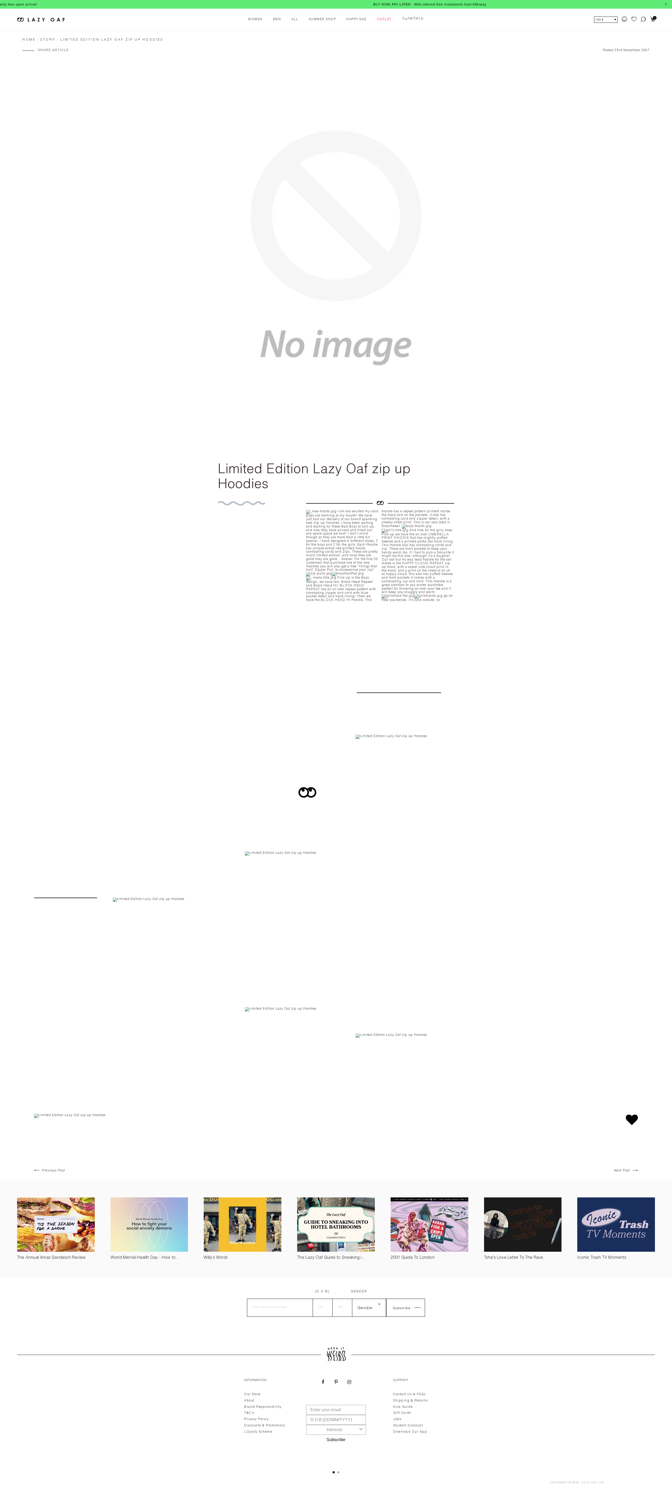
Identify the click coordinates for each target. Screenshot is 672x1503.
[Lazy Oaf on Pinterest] (336, 1383)
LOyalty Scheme (258, 1431)
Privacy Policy (256, 1419)
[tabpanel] (336, 1418)
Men (277, 19)
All (294, 19)
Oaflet (384, 19)
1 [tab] (334, 1472)
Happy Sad (356, 19)
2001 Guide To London (413, 1258)
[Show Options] (361, 1430)
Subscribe (336, 1439)
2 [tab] (338, 1472)
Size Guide (403, 1407)
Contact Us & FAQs (409, 1394)
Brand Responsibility (262, 1407)
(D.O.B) (322, 1291)
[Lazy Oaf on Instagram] (349, 1383)
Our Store (252, 1394)
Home (28, 39)
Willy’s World (215, 1258)
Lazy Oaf (589, 1482)
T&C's (249, 1413)
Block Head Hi (335, 600)
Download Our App (410, 1431)
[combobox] (334, 1430)
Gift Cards (402, 1413)
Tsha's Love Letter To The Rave (513, 1258)
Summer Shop (322, 19)
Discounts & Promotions (264, 1425)
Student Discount (408, 1425)
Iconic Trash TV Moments (601, 1258)
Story (47, 39)
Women (255, 19)
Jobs (397, 1419)
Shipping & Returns (410, 1400)
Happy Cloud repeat (423, 563)
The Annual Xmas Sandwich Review (51, 1258)
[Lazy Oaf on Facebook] (323, 1383)
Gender (359, 1291)
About (249, 1400)
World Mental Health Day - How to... (145, 1258)
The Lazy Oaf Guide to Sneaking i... (331, 1258)
